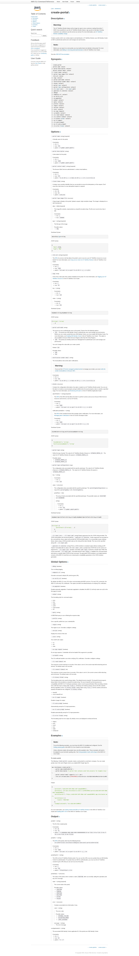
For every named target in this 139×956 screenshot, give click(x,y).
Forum (72, 1)
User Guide (65, 1)
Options (34, 21)
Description (35, 18)
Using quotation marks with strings (88, 752)
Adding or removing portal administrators (72, 50)
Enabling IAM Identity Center (73, 336)
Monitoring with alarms (76, 390)
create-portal (34, 16)
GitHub (78, 1)
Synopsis (34, 19)
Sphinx (106, 952)
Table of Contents (38, 14)
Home (58, 1)
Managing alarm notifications (61, 415)
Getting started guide (58, 747)
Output (34, 26)
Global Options (36, 23)
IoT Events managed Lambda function (72, 369)
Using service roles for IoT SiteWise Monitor (81, 260)
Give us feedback (35, 48)
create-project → (102, 5)
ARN (56, 258)
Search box (34, 33)
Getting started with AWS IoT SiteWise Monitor (77, 809)
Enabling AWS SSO (62, 811)
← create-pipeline (92, 5)
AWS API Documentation (62, 54)
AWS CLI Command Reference (42, 1)
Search (44, 35)
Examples (34, 24)
